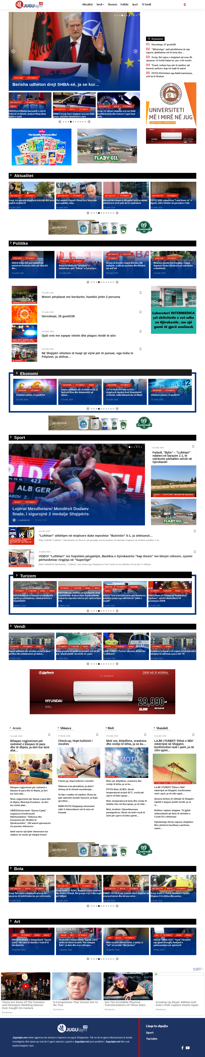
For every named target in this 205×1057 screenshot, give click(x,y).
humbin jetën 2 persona (24, 302)
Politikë (18, 261)
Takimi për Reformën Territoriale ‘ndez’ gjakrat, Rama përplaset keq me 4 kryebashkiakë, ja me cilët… (173, 266)
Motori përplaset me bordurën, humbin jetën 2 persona (81, 297)
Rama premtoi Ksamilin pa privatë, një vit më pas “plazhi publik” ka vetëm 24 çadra (30, 652)
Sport (18, 507)
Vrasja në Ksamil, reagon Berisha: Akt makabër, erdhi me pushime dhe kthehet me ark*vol (78, 266)
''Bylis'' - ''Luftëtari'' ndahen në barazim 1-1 (173, 495)
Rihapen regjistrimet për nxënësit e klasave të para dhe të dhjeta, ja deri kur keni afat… (29, 745)
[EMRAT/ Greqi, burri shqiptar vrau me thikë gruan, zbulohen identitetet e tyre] (30, 105)
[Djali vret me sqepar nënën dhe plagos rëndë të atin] (24, 333)
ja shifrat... (18, 361)
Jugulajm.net (24, 520)
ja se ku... (111, 777)
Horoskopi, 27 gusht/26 (164, 44)
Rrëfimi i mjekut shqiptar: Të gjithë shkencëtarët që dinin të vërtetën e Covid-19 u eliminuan (172, 813)
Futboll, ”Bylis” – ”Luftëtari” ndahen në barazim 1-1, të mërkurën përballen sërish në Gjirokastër (172, 457)
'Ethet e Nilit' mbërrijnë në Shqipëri (173, 783)
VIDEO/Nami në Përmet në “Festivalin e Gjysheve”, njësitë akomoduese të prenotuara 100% (122, 598)
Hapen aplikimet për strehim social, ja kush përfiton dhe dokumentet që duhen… (34, 392)
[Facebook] (182, 1048)
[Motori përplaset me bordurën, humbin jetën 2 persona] (24, 295)
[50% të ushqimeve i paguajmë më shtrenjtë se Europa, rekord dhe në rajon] (118, 105)
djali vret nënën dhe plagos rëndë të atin (23, 340)
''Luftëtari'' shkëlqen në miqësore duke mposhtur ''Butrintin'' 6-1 (21, 541)
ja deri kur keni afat (21, 783)
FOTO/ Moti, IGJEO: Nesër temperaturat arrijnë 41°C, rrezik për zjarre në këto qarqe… (125, 792)
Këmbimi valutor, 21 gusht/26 (120, 395)
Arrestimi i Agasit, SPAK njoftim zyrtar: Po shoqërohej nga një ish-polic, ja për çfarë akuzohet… (171, 200)
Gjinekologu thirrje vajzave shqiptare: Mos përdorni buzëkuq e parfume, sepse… (174, 825)
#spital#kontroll (68, 777)
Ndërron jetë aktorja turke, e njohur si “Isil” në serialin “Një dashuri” (77, 943)
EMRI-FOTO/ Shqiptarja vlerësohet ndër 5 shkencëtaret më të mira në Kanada (76, 809)
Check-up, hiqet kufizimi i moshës (75, 742)
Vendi (46, 385)
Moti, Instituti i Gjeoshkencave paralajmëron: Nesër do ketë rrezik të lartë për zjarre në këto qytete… (125, 812)
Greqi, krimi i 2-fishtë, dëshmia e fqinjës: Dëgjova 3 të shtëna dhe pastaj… (123, 894)
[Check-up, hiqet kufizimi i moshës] (78, 762)
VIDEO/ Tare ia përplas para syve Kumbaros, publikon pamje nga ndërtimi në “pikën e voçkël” (79, 598)
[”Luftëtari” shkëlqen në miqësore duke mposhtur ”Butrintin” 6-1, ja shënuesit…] (21, 536)
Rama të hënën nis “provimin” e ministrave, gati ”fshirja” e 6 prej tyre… (31, 267)
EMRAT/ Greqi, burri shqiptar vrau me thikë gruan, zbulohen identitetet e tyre (29, 115)
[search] (190, 4)
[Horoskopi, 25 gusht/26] (24, 314)
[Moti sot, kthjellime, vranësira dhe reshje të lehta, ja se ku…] (126, 762)
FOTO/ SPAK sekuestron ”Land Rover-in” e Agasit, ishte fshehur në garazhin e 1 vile (124, 201)
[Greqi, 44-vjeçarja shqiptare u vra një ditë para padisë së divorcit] (74, 51)
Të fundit (36, 72)
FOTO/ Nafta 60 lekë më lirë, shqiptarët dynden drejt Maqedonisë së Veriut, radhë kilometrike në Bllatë (79, 392)
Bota (28, 109)
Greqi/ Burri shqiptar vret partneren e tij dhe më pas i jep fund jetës (172, 894)
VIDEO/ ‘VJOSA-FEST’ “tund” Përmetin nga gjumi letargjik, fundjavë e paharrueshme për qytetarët (124, 942)
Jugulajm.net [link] (19, 1037)
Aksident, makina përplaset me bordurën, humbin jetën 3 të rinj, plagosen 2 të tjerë (171, 652)
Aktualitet (20, 72)
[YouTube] (187, 1048)
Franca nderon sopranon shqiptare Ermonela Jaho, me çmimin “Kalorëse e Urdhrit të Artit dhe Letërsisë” (172, 942)
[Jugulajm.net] (30, 4)
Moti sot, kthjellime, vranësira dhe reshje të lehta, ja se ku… (126, 742)
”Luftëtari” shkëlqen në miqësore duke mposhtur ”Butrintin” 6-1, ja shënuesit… (96, 535)
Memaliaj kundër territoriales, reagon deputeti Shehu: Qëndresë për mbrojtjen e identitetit (125, 266)
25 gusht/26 (19, 322)
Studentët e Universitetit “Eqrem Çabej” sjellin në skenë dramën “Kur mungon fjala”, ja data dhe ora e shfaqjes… (31, 942)
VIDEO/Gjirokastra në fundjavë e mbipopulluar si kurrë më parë (164, 599)
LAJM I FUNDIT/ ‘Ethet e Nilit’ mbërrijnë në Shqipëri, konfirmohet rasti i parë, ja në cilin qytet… (174, 745)
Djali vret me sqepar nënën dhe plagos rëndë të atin (79, 335)
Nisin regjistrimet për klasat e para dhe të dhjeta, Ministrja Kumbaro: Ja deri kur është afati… (30, 802)
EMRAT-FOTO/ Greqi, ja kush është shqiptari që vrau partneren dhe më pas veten (79, 894)
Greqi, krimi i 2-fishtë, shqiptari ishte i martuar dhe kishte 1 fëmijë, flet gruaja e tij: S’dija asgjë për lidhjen (31, 893)
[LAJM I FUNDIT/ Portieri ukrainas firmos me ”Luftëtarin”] (77, 484)
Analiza (63, 587)
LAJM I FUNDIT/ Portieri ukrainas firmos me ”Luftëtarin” (68, 514)
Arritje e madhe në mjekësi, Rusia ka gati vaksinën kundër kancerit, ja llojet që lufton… (78, 797)
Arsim (16, 935)
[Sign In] (184, 4)
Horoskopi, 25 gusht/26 (58, 316)
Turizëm (32, 588)
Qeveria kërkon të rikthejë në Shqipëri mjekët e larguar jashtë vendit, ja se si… (174, 802)
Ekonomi (103, 109)
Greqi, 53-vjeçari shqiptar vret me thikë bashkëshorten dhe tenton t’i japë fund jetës (72, 114)
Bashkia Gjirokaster (20, 566)
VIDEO (52, 588)
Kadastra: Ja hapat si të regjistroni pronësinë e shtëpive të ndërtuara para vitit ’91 (126, 652)
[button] (115, 15)
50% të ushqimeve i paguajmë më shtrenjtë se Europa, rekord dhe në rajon (118, 115)
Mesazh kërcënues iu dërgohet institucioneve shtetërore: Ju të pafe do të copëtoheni (78, 201)
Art (25, 935)
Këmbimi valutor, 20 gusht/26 (165, 395)
